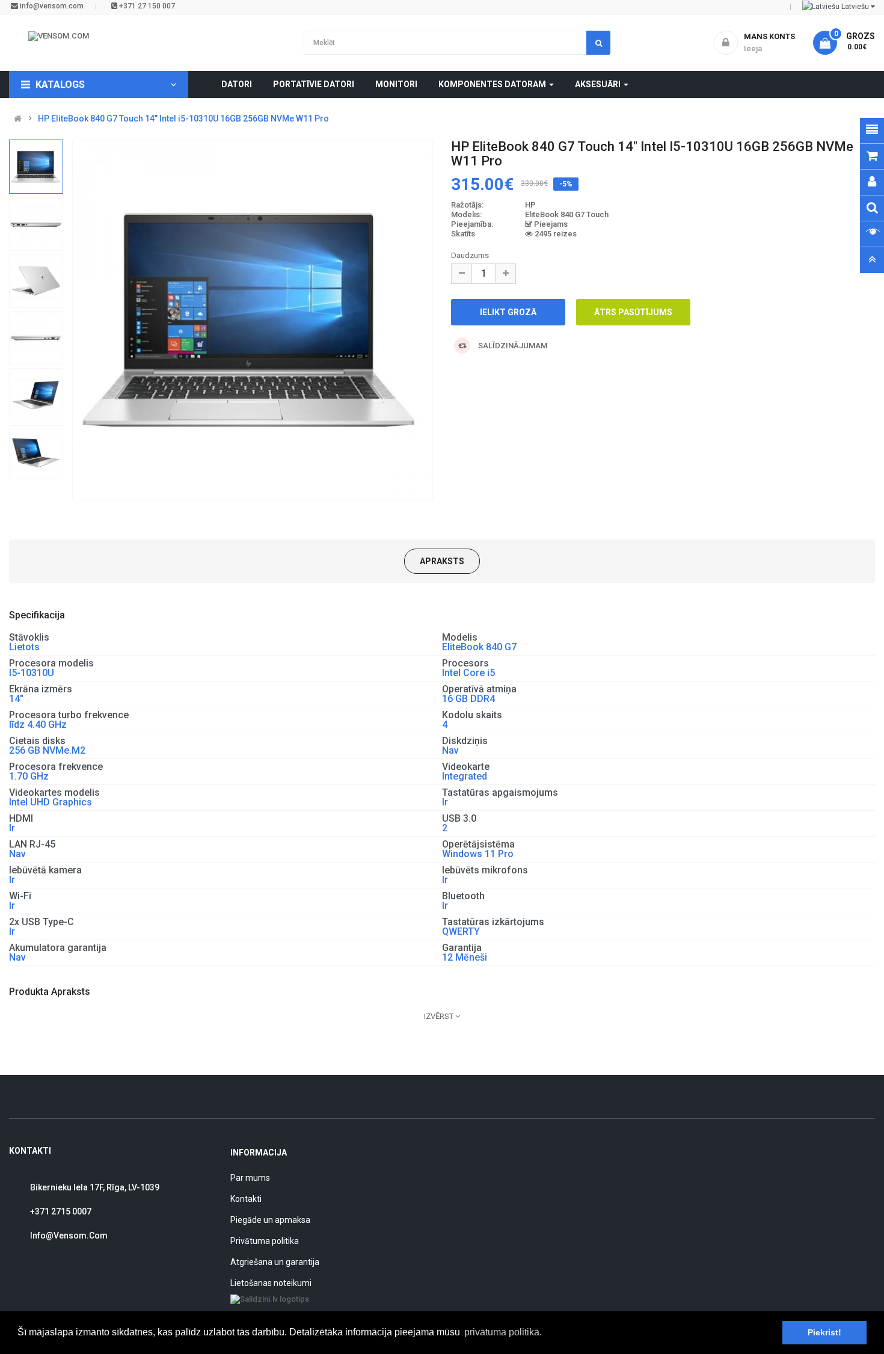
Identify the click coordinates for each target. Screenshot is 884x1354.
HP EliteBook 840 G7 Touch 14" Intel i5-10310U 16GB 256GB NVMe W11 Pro (183, 119)
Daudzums (470, 255)
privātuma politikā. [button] (503, 1332)
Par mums (250, 1178)
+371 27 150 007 (146, 6)
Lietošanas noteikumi (271, 1283)
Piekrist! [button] (824, 1332)
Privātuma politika (264, 1241)
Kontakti (246, 1199)
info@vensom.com (51, 6)
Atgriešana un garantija (274, 1262)
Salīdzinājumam (511, 345)
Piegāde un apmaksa (270, 1220)
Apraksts (442, 561)
